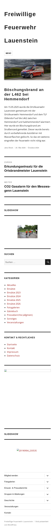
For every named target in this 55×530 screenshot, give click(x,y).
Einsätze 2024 (33, 147)
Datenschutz (13, 355)
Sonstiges (12, 318)
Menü (8, 53)
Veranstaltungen (15, 322)
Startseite (12, 344)
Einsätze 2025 (14, 300)
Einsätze (11, 288)
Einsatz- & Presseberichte (15, 487)
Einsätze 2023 (14, 292)
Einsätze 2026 (14, 303)
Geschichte (9, 500)
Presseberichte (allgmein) (20, 314)
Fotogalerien (13, 307)
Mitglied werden (11, 475)
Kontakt (11, 348)
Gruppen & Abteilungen (14, 494)
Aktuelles (11, 285)
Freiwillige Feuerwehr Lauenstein (21, 27)
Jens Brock (8, 147)
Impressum (12, 351)
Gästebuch (12, 311)
